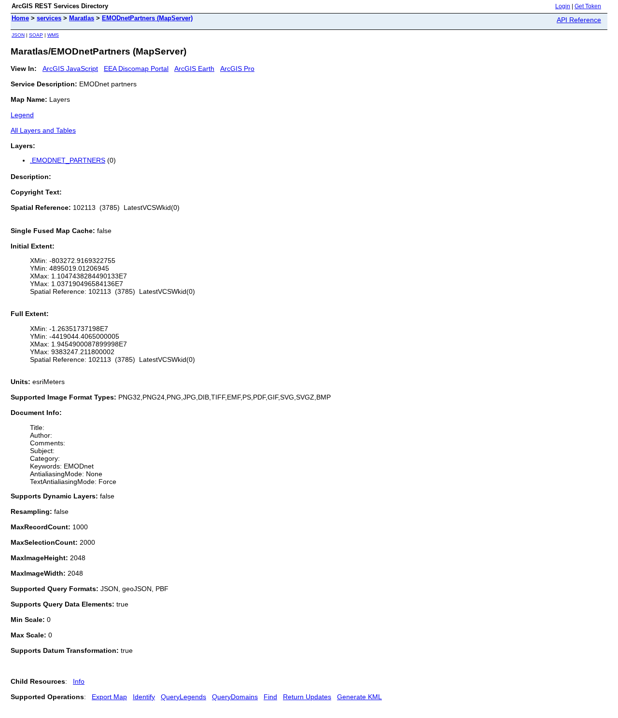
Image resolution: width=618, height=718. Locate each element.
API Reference (579, 20)
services (49, 18)
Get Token (588, 6)
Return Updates (307, 697)
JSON (18, 35)
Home (20, 18)
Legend (22, 115)
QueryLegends (183, 697)
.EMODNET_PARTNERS (67, 160)
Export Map (109, 697)
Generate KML (359, 697)
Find (270, 697)
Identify (144, 697)
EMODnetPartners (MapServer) (147, 18)
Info (78, 681)
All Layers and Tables (43, 130)
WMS (53, 35)
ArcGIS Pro (237, 68)
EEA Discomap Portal (136, 68)
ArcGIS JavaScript (70, 68)
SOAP (36, 35)
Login (562, 6)
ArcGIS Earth (194, 68)
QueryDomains (235, 697)
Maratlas (81, 18)
